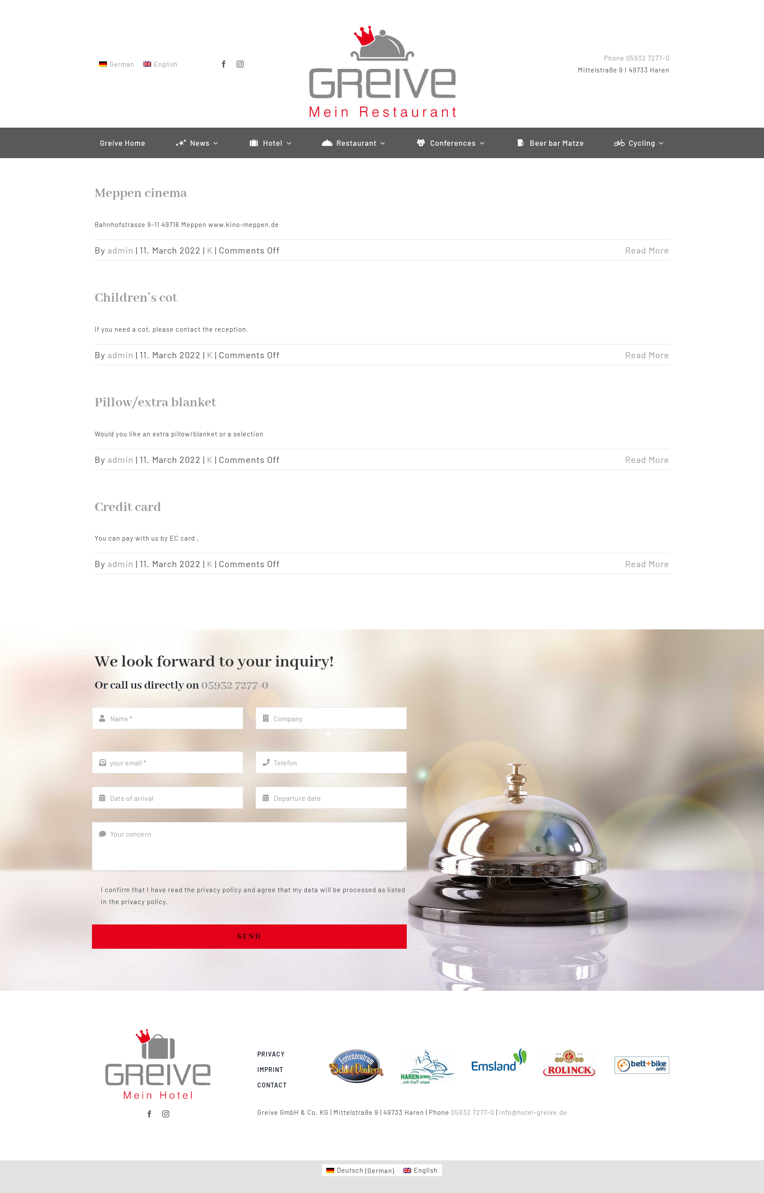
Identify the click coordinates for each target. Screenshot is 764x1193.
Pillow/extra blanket (155, 402)
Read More (647, 250)
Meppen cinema (141, 193)
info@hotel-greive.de (533, 1112)
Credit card (128, 507)
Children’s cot (136, 298)
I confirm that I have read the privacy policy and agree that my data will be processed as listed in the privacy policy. (253, 895)
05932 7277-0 (234, 685)
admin (120, 250)
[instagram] (240, 64)
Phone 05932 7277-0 (636, 58)
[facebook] (224, 64)
